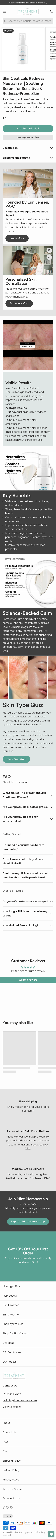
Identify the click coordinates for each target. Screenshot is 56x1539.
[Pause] (49, 250)
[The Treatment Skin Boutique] (28, 12)
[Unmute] (49, 257)
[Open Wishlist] (51, 1534)
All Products (10, 1295)
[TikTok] (4, 1507)
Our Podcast (10, 1361)
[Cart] (50, 11)
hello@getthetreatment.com (20, 1400)
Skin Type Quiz (11, 1286)
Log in (8, 1516)
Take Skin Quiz (16, 759)
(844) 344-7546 (12, 1393)
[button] (28, 128)
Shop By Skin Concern (16, 1333)
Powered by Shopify (12, 1532)
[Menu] (6, 11)
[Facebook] (11, 1507)
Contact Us (9, 1432)
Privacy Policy (11, 1479)
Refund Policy (11, 1470)
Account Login (11, 1498)
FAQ (5, 1441)
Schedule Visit (19, 303)
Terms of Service (13, 1489)
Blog (5, 1451)
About (6, 1422)
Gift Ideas (8, 1342)
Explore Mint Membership (28, 1221)
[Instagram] (7, 1507)
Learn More (17, 238)
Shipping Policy (12, 1460)
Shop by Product (13, 1323)
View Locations (12, 1406)
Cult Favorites (11, 1305)
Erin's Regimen (11, 1314)
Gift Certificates (12, 1352)
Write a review (28, 979)
